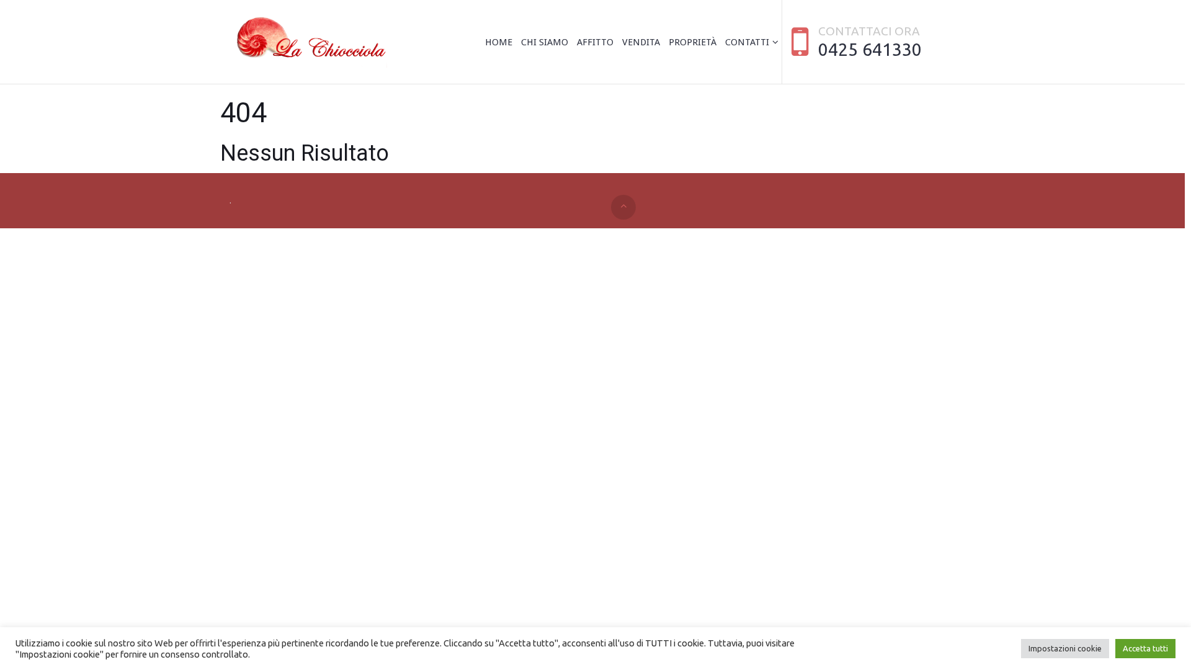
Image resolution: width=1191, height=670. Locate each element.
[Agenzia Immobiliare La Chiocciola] (308, 42)
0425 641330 (870, 49)
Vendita (641, 42)
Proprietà (692, 42)
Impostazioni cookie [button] (1065, 648)
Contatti (747, 42)
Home (498, 42)
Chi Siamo (544, 42)
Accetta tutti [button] (1145, 648)
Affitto (595, 42)
